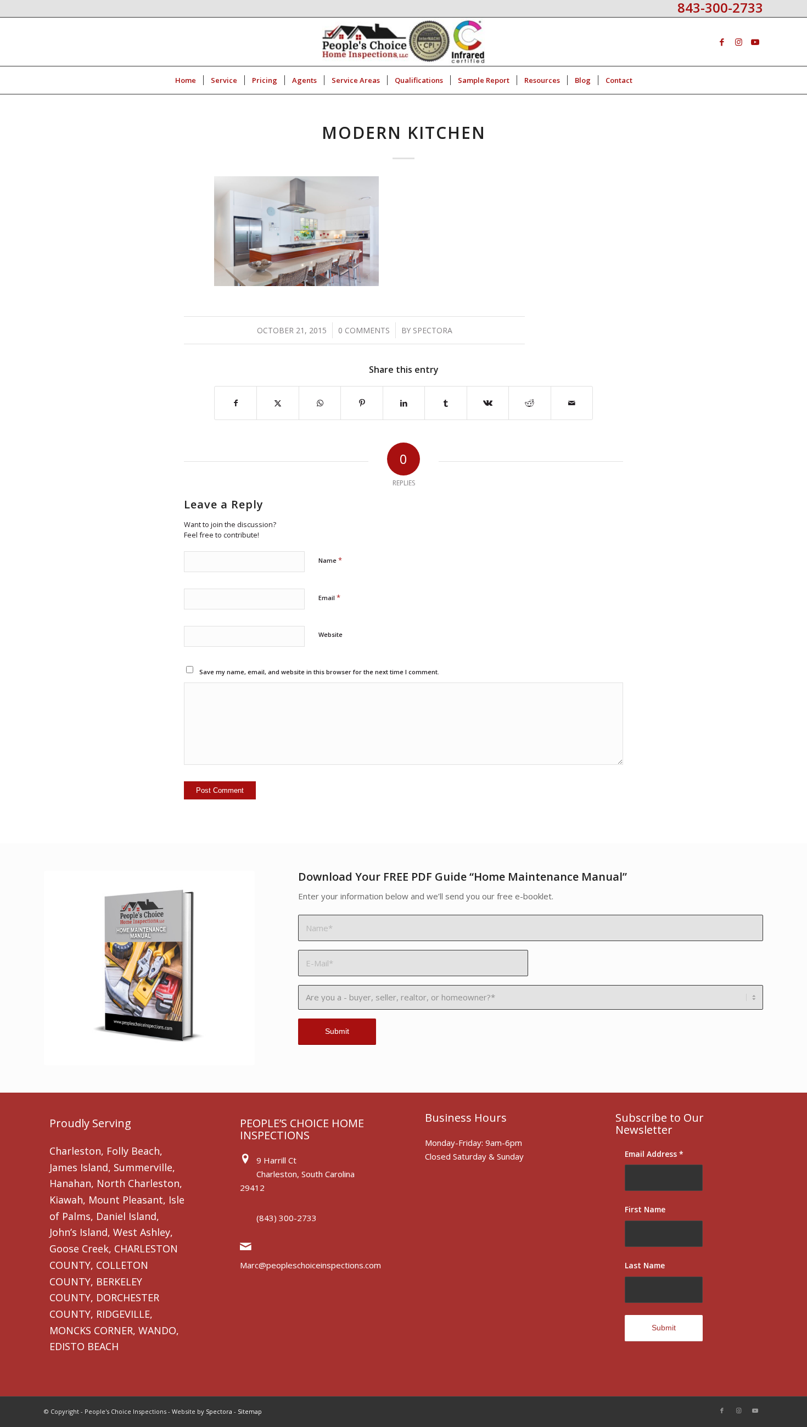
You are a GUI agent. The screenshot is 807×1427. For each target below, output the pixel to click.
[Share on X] (277, 403)
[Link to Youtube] (755, 41)
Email (329, 597)
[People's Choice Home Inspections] (403, 42)
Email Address (654, 1154)
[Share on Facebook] (235, 403)
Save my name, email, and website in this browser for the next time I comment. (319, 672)
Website (330, 634)
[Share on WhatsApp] (319, 403)
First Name (645, 1209)
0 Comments (364, 330)
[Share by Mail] (572, 403)
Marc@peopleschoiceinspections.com (310, 1265)
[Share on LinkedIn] (403, 403)
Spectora (432, 330)
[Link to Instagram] (738, 41)
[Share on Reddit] (529, 403)
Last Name (645, 1265)
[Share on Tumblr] (445, 403)
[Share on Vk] (487, 403)
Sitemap (250, 1411)
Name (330, 560)
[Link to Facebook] (722, 41)
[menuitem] (185, 80)
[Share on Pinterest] (361, 403)
